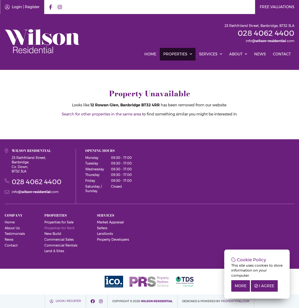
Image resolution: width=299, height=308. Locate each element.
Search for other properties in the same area (101, 114)
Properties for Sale (59, 222)
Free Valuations (277, 7)
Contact (282, 54)
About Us (12, 228)
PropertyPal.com (235, 301)
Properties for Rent (59, 228)
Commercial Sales (59, 239)
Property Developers (113, 239)
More (240, 286)
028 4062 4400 (266, 33)
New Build (52, 234)
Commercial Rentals (60, 245)
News (260, 54)
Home (150, 54)
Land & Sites (54, 251)
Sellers (102, 228)
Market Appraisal (110, 222)
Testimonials (15, 234)
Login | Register (25, 7)
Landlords (105, 234)
